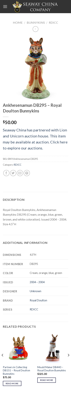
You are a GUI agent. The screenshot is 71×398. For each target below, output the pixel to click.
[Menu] (5, 6)
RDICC (53, 22)
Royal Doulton (38, 300)
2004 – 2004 (37, 282)
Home (18, 22)
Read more (12, 383)
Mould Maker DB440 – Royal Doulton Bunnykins (51, 369)
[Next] (68, 362)
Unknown (35, 291)
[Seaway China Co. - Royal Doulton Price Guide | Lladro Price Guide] (36, 6)
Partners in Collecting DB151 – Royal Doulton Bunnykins (16, 370)
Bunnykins (36, 22)
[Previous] (3, 362)
